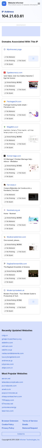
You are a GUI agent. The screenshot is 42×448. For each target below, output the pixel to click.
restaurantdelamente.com (13, 353)
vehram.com (7, 346)
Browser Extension (10, 421)
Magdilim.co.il (12, 127)
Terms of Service (30, 421)
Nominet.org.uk (13, 210)
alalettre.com (7, 342)
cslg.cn (5, 335)
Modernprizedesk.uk (15, 290)
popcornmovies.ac (10, 393)
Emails (25, 424)
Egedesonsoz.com (14, 72)
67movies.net (7, 404)
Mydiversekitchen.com (16, 237)
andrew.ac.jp (7, 360)
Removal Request (30, 428)
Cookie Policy (8, 424)
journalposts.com (9, 386)
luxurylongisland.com (11, 357)
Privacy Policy (8, 428)
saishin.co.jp (7, 350)
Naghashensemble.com (17, 264)
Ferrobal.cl (11, 185)
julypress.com (8, 364)
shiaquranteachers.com (12, 396)
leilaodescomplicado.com (12, 382)
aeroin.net (6, 378)
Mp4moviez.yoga (14, 49)
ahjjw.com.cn (7, 368)
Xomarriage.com (14, 156)
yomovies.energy (9, 407)
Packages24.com (14, 101)
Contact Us (21, 434)
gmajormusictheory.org (11, 339)
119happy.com (8, 400)
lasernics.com (7, 411)
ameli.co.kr (6, 389)
